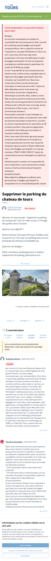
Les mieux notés (8, 336)
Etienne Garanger (15, 207)
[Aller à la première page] (19, 7)
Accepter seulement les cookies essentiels (25, 550)
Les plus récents (19, 336)
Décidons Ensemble (14, 442)
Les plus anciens (31, 336)
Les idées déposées (34, 16)
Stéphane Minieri (13, 359)
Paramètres (25, 556)
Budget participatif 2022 (13, 16)
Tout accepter (25, 545)
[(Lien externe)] (25, 283)
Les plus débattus (43, 336)
